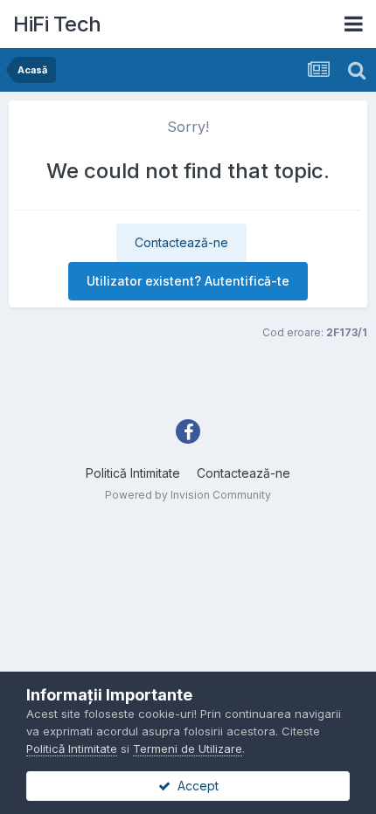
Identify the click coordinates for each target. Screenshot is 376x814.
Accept (195, 785)
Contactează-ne (181, 242)
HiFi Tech (57, 24)
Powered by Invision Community (188, 494)
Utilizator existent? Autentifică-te (188, 280)
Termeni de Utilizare (187, 748)
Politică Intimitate (133, 473)
